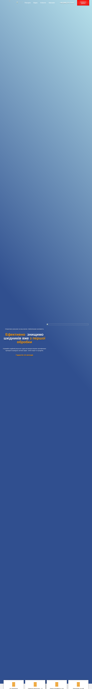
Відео (35, 3)
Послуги (28, 3)
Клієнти (43, 3)
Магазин (52, 3)
